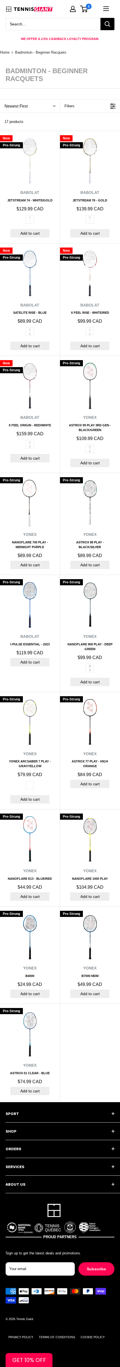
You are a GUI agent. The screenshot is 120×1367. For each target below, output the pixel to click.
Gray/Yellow (30, 785)
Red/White (30, 444)
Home (4, 52)
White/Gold (30, 219)
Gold (90, 219)
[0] (84, 9)
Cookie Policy (93, 1337)
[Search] (107, 24)
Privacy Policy (20, 1337)
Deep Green (90, 668)
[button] (29, 1360)
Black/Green (90, 449)
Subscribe (96, 1269)
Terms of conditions (57, 1337)
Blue (30, 332)
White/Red (90, 332)
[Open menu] (106, 8)
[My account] (73, 9)
